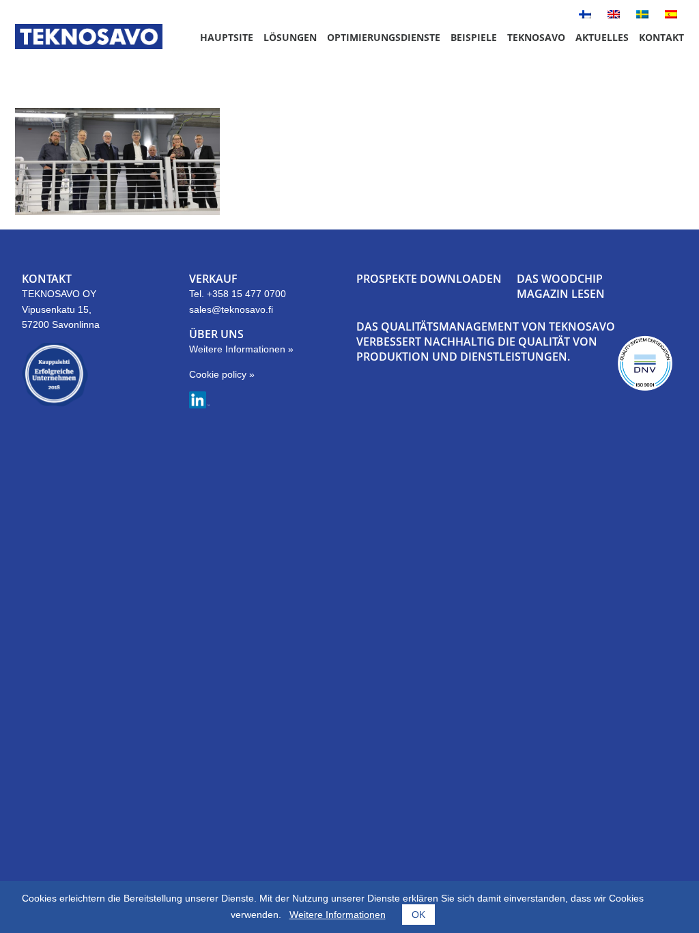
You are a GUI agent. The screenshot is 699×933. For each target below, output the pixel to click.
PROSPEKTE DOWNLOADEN (429, 278)
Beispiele (474, 37)
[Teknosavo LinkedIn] (199, 405)
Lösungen (290, 37)
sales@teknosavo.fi (231, 309)
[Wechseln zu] (585, 15)
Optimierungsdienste (383, 37)
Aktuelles (602, 37)
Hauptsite (226, 37)
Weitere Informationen (337, 914)
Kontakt (661, 37)
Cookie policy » (222, 374)
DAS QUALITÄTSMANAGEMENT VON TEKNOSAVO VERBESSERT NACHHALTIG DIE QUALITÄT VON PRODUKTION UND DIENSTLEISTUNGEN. (485, 342)
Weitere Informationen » (241, 349)
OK (418, 914)
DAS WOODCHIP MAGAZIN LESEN (561, 286)
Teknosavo (536, 37)
